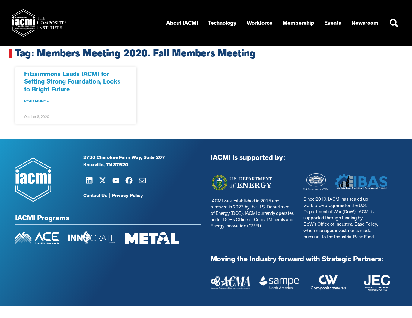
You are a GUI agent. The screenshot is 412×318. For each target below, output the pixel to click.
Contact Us (95, 195)
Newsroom (364, 23)
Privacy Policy (127, 195)
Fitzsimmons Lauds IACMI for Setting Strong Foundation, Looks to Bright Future (72, 81)
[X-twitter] (103, 180)
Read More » (36, 101)
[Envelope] (142, 180)
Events (332, 23)
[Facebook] (129, 180)
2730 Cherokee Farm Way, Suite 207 (124, 157)
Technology (222, 23)
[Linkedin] (89, 180)
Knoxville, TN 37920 (105, 164)
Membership (298, 23)
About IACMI (182, 23)
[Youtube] (116, 180)
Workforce (259, 23)
